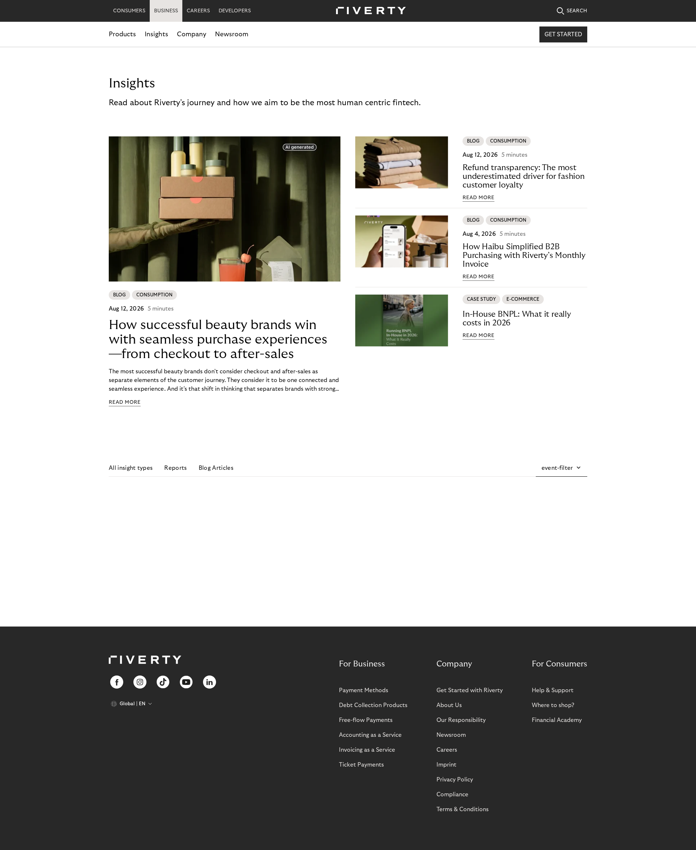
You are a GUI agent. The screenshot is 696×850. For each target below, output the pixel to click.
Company (191, 34)
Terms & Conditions (462, 809)
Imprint (446, 765)
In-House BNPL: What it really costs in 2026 (517, 318)
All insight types (131, 468)
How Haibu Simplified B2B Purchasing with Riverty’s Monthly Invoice (524, 255)
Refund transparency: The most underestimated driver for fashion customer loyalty (524, 176)
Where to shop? (553, 705)
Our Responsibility (461, 720)
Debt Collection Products (373, 705)
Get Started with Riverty (469, 690)
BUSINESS (166, 10)
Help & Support (552, 690)
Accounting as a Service (370, 735)
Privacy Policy (454, 780)
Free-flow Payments (366, 720)
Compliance (452, 794)
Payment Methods (363, 690)
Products (122, 34)
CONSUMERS (129, 10)
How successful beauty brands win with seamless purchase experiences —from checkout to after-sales (218, 339)
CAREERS (198, 10)
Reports (175, 468)
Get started (563, 34)
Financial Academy (557, 720)
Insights (156, 34)
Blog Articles (216, 468)
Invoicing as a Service (367, 750)
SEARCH (577, 10)
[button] (561, 468)
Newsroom (231, 34)
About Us (449, 705)
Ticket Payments (361, 765)
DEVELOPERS (235, 10)
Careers (446, 750)
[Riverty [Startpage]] (368, 11)
